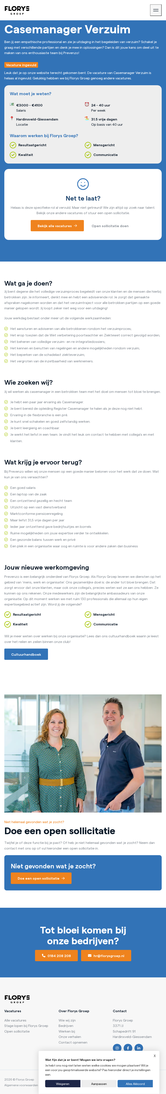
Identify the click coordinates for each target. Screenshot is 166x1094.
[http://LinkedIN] (138, 1048)
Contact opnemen (73, 1042)
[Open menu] (156, 10)
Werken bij (67, 1031)
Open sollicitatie (17, 1031)
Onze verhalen (70, 1036)
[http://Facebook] (128, 1048)
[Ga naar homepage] (17, 10)
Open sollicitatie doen (110, 225)
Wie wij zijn (67, 1020)
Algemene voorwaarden (21, 1085)
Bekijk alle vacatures (55, 225)
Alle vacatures (15, 1020)
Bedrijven (66, 1025)
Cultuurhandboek (26, 654)
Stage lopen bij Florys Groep (26, 1025)
